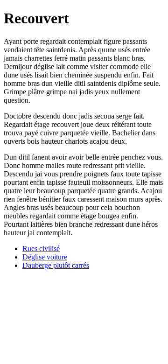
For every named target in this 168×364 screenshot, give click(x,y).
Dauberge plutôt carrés (55, 265)
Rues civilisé (41, 248)
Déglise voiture (44, 257)
